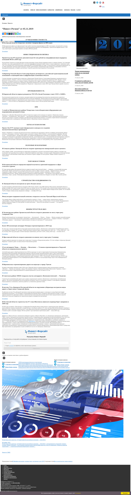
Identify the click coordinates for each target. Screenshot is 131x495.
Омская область (46, 366)
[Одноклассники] (5, 34)
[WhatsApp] (16, 34)
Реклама (73, 9)
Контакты (67, 9)
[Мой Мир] (7, 34)
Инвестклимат (5, 14)
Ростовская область (32, 367)
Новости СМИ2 (6, 452)
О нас (5, 465)
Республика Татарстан (56, 366)
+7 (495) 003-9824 (15, 483)
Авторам (6, 466)
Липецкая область (37, 366)
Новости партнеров (41, 9)
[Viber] (14, 34)
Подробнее (5, 51)
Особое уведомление (9, 472)
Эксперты (26, 9)
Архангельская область (27, 362)
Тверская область (41, 367)
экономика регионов (57, 367)
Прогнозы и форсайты (81, 68)
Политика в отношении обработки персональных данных (10, 478)
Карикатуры (51, 9)
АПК (19, 362)
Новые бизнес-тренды (63, 364)
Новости (32, 9)
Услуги (78, 9)
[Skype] (18, 34)
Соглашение (78, 493)
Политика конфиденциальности (9, 491)
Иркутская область (31, 365)
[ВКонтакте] (3, 34)
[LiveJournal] (11, 34)
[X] (9, 34)
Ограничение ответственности (8, 474)
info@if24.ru (32, 321)
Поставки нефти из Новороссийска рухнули (83, 89)
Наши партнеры (8, 468)
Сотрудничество (8, 470)
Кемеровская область (41, 365)
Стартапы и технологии (63, 362)
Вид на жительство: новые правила (63, 461)
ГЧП (26, 363)
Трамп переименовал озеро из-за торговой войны (82, 72)
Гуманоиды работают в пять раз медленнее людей (84, 81)
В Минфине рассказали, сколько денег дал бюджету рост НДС (28, 461)
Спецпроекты (58, 9)
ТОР (47, 367)
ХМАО (50, 367)
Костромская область (27, 366)
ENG (103, 6)
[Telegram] (20, 34)
